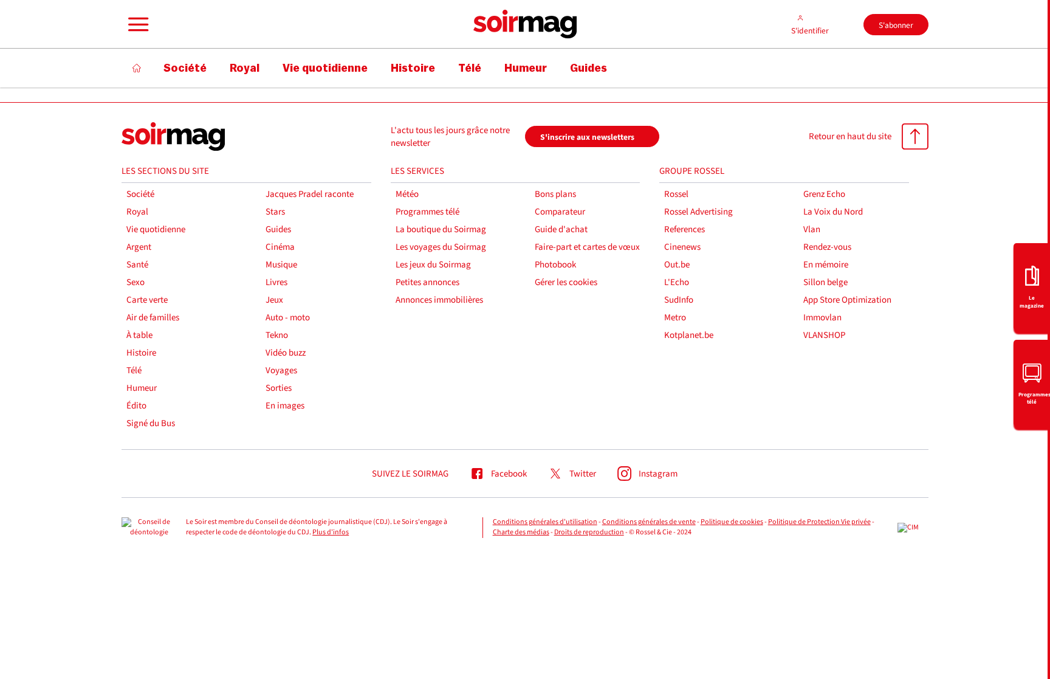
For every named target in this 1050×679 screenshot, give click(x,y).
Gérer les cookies (566, 282)
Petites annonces (427, 282)
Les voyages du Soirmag (441, 247)
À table (139, 335)
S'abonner (896, 25)
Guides (278, 229)
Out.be (677, 264)
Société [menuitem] (185, 68)
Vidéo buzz (286, 352)
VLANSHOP (824, 335)
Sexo (135, 282)
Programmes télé (427, 211)
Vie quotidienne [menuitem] (325, 68)
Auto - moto (288, 317)
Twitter (582, 473)
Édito (136, 405)
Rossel (676, 194)
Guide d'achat (561, 229)
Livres (276, 282)
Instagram (658, 473)
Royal (137, 211)
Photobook (555, 264)
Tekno (277, 335)
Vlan (811, 229)
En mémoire (825, 264)
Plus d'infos (330, 532)
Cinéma (280, 247)
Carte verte (147, 300)
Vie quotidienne (155, 229)
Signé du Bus (150, 423)
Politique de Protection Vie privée (819, 522)
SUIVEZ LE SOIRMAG (410, 473)
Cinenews (682, 247)
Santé (137, 264)
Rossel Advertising (698, 211)
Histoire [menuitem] (413, 68)
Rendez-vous (827, 247)
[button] (137, 24)
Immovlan (822, 317)
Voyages (281, 370)
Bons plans (555, 194)
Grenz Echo (824, 194)
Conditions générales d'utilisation (545, 522)
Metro (675, 317)
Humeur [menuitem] (525, 68)
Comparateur (560, 211)
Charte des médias (521, 532)
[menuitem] (1032, 286)
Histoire (141, 352)
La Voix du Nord (833, 211)
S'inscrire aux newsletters (587, 137)
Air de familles (152, 317)
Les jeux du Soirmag (433, 264)
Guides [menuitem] (588, 68)
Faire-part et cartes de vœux (587, 247)
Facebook (509, 473)
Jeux (274, 300)
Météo (407, 194)
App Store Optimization (847, 300)
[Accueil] (137, 68)
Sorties (279, 388)
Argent (138, 247)
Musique (281, 264)
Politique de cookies (732, 522)
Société (140, 194)
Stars (275, 211)
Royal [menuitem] (244, 68)
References (684, 229)
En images (285, 405)
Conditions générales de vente (649, 522)
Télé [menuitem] (469, 68)
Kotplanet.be (688, 335)
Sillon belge (825, 282)
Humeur (141, 388)
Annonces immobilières (439, 300)
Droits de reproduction (589, 532)
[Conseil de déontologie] (149, 527)
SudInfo (678, 300)
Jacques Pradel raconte (310, 194)
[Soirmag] (525, 24)
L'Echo (676, 282)
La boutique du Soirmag (441, 229)
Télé (134, 370)
